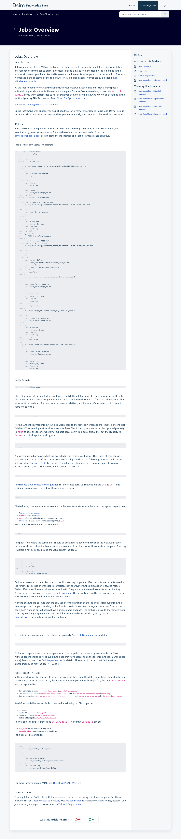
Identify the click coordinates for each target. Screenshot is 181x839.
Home (132, 5)
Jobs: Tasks (40, 463)
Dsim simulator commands (29, 513)
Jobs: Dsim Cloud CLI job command (152, 80)
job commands (73, 800)
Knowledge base (148, 5)
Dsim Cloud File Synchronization (68, 98)
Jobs (56, 14)
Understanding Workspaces (33, 104)
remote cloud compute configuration (39, 484)
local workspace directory (46, 800)
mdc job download (62, 593)
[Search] (165, 14)
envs (20, 521)
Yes (94, 819)
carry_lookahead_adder (27, 135)
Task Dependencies (87, 635)
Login (164, 5)
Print (140, 55)
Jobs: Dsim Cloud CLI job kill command (149, 92)
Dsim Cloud (45, 14)
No (79, 819)
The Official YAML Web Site (67, 783)
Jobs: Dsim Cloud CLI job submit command (151, 108)
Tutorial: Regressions (69, 804)
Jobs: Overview (144, 66)
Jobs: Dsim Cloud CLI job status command (151, 100)
